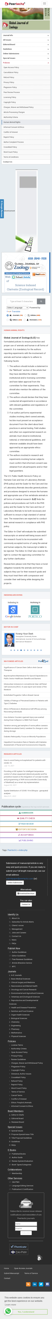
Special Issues (17, 1131)
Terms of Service (18, 1092)
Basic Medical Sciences (20, 979)
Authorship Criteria (11, 117)
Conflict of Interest (11, 132)
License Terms (17, 1045)
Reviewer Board (18, 1122)
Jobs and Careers (19, 933)
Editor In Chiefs (18, 1115)
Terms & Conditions (11, 157)
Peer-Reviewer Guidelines (22, 959)
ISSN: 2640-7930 (37, 258)
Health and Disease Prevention (23, 1008)
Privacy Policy (9, 82)
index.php (23, 850)
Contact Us (26, 904)
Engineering (16, 1026)
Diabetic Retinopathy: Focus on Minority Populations (25, 737)
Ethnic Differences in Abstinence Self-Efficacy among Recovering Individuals (25, 710)
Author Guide (17, 1157)
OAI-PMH (15, 1182)
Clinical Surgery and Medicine (23, 982)
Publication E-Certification (22, 1189)
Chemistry (15, 1022)
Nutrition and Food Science (22, 1011)
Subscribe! (26, 1233)
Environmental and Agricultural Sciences (27, 993)
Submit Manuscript (11, 1273)
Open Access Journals (23, 1268)
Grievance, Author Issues (21, 1074)
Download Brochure (26, 894)
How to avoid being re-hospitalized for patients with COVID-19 (24, 763)
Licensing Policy (10, 97)
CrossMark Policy (10, 147)
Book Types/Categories (21, 1165)
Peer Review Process (12, 92)
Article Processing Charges (14, 112)
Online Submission (15, 883)
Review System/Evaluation (22, 1161)
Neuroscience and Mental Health (24, 986)
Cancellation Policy (11, 72)
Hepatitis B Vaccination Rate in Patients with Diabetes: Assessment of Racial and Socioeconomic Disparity (25, 743)
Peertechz (12, 850)
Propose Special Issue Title (22, 1134)
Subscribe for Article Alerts (23, 922)
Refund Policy (9, 77)
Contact (7, 1278)
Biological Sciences (19, 1018)
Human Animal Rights (12, 122)
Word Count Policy (11, 152)
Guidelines (15, 1142)
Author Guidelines (19, 952)
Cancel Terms (16, 1095)
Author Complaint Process (14, 142)
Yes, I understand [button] (26, 1312)
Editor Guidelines (19, 956)
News (14, 940)
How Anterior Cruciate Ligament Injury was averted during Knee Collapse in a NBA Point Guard (24, 718)
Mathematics (16, 1033)
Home (6, 1268)
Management (17, 929)
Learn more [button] (10, 1305)
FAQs (14, 943)
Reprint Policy (9, 137)
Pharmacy (15, 1029)
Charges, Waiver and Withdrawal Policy (19, 107)
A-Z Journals (16, 975)
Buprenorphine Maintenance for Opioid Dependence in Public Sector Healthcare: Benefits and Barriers (25, 677)
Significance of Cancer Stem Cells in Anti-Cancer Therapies (23, 668)
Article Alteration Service (22, 963)
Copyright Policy (10, 102)
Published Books (19, 1154)
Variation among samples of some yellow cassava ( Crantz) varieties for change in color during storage (26, 728)
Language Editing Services (22, 1186)
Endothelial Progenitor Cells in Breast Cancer (21, 695)
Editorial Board (17, 1118)
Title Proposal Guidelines (21, 1138)
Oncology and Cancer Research (23, 990)
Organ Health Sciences (20, 1015)
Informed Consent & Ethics (14, 127)
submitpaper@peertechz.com (19, 878)
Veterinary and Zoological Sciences (25, 997)
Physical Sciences (18, 1036)
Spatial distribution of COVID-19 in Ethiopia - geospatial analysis (26, 793)
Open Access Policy (11, 67)
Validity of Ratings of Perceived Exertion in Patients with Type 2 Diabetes (26, 702)
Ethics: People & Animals (21, 1103)
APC (14, 966)
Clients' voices (18, 925)
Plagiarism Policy (10, 87)
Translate (16, 311)
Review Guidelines (18, 1059)
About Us (16, 918)
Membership (17, 1173)
